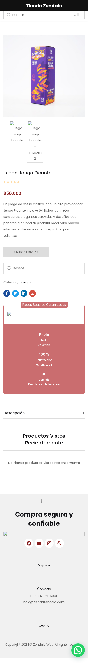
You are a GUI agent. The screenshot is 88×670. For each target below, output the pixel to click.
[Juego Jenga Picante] (6, 293)
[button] (44, 305)
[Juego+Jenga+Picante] (15, 293)
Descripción (14, 413)
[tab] (44, 413)
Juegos (25, 282)
